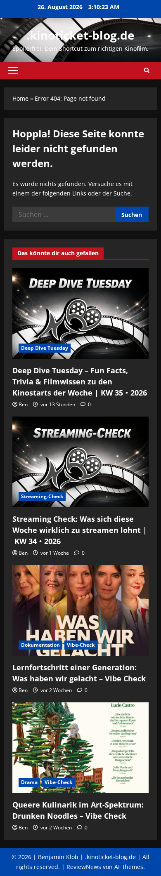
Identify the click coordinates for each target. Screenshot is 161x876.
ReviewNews (83, 867)
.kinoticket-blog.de (80, 35)
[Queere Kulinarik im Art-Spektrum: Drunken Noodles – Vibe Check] (80, 747)
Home (20, 98)
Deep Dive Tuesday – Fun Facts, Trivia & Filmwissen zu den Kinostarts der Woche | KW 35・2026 (79, 381)
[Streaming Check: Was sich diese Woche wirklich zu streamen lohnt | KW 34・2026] (80, 462)
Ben (23, 404)
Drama (29, 782)
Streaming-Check (42, 496)
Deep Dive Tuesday (44, 347)
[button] (13, 70)
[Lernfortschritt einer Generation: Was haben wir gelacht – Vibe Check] (80, 610)
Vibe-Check (81, 644)
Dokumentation (40, 644)
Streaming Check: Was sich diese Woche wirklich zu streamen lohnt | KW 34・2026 (79, 530)
